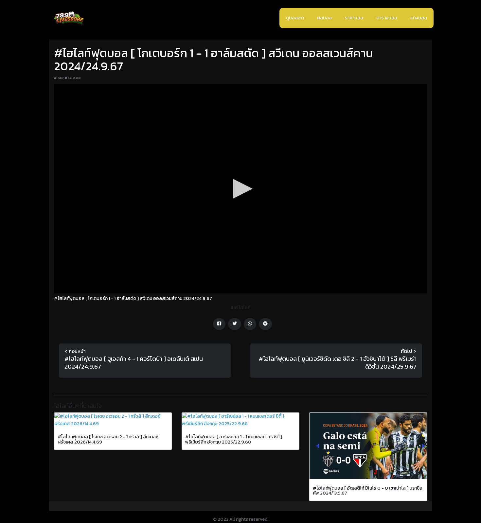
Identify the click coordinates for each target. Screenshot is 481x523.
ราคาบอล (354, 17)
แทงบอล (418, 17)
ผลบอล (324, 17)
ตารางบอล (386, 17)
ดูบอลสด (295, 17)
